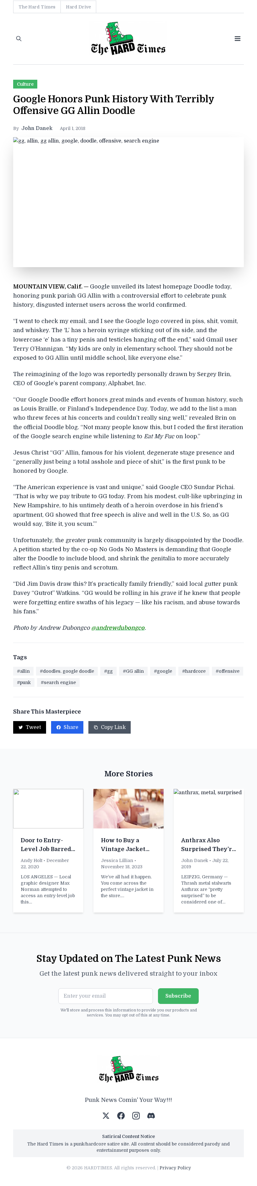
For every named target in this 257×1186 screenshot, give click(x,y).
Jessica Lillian (117, 860)
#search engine (58, 682)
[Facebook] (121, 1115)
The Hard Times (36, 6)
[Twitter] (106, 1115)
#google (163, 671)
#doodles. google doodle (67, 671)
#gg (108, 671)
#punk (24, 682)
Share (71, 727)
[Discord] (151, 1115)
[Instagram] (136, 1115)
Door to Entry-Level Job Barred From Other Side (46, 849)
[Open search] (18, 38)
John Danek (36, 128)
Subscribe (178, 996)
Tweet (33, 727)
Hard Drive (78, 6)
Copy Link (113, 727)
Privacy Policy (175, 1167)
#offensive (227, 671)
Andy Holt (31, 860)
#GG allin (133, 671)
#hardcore (194, 671)
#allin (23, 671)
